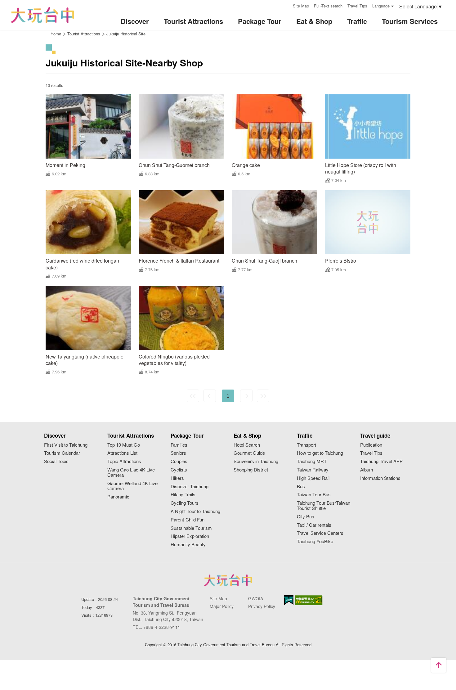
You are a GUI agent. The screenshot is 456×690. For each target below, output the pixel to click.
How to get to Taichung (320, 453)
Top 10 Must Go (123, 445)
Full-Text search (328, 6)
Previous (209, 396)
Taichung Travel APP (381, 461)
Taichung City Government (228, 580)
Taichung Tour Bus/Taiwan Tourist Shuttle (323, 505)
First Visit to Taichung (65, 445)
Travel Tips (357, 6)
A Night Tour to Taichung (195, 511)
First (193, 396)
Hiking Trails (183, 494)
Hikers (177, 478)
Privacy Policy (261, 606)
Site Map (301, 6)
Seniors (178, 453)
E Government (288, 600)
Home (56, 34)
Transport (306, 445)
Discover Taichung (189, 486)
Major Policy (222, 606)
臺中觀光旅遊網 (42, 15)
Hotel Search (247, 445)
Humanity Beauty (188, 544)
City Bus (305, 516)
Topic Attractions (124, 461)
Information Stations (380, 478)
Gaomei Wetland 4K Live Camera (132, 486)
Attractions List (122, 453)
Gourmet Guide (249, 453)
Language (381, 6)
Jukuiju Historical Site (125, 34)
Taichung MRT (312, 461)
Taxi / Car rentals (314, 525)
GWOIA (255, 598)
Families (179, 445)
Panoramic (118, 496)
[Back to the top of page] (438, 665)
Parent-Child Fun (187, 519)
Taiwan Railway (313, 469)
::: (286, 5)
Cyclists (179, 469)
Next (246, 396)
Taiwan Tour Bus (314, 494)
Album (366, 469)
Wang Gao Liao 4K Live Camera (131, 472)
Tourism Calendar (62, 453)
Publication (371, 445)
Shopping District (251, 469)
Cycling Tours (185, 503)
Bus (301, 486)
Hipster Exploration (190, 536)
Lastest (263, 396)
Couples (179, 461)
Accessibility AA (309, 600)
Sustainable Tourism (191, 528)
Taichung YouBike (315, 541)
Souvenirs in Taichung (256, 461)
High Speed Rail (313, 478)
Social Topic (56, 461)
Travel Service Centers (320, 533)
